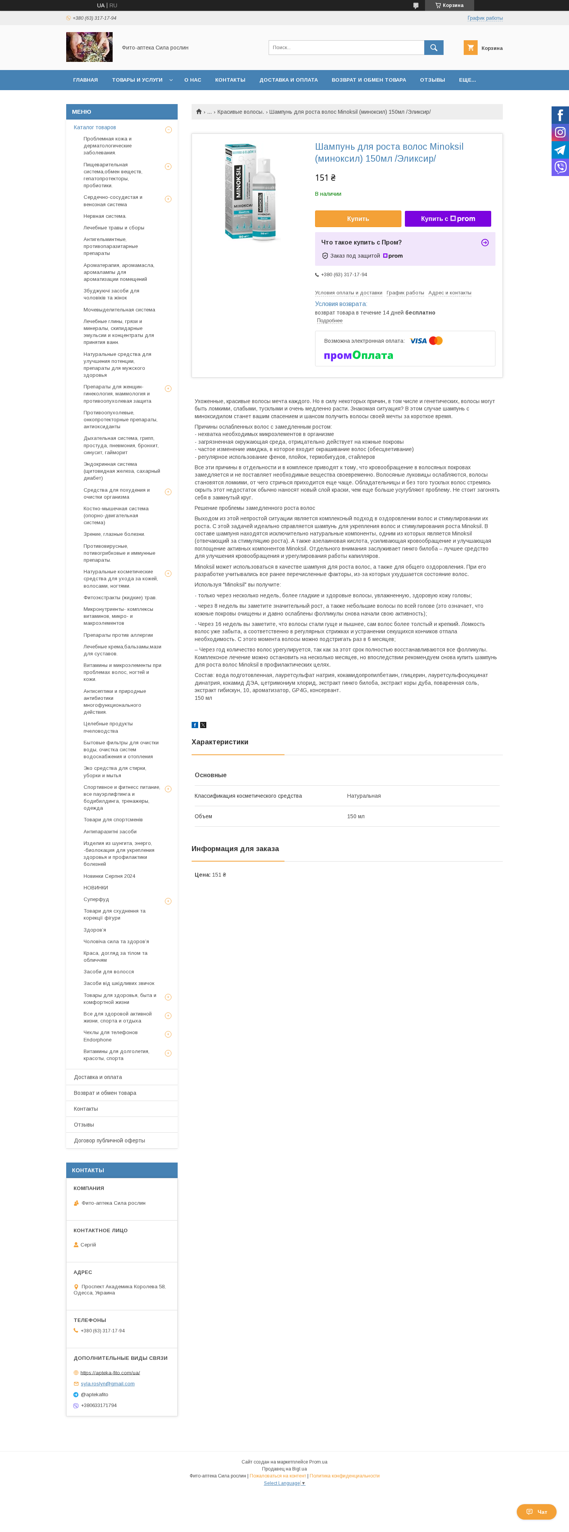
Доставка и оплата (288, 80)
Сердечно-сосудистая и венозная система (113, 200)
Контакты (230, 80)
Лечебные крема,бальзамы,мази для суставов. (122, 650)
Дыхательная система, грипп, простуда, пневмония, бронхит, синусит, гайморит (121, 445)
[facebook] (195, 726)
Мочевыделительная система (119, 310)
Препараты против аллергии (118, 635)
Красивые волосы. (241, 112)
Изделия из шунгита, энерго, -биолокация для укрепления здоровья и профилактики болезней (119, 853)
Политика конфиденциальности (345, 1476)
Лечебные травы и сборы (114, 228)
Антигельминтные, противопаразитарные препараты (111, 246)
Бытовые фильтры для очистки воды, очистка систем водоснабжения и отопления (121, 749)
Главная (85, 80)
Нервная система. (105, 216)
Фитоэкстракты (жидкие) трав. (120, 597)
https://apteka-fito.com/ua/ (110, 1372)
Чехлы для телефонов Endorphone (111, 1035)
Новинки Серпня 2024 (109, 876)
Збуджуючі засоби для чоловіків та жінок (111, 294)
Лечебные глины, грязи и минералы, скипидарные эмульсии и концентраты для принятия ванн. (119, 331)
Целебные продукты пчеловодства (108, 727)
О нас (192, 80)
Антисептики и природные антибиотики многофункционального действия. (115, 701)
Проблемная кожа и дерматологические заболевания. (108, 146)
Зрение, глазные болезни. (114, 534)
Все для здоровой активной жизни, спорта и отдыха (118, 1017)
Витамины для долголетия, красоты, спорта (116, 1054)
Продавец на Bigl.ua (284, 1469)
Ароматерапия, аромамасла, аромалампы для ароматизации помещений (119, 272)
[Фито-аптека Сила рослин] (89, 60)
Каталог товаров (95, 127)
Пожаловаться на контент (278, 1476)
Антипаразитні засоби (110, 831)
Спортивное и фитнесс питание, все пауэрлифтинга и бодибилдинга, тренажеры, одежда (122, 797)
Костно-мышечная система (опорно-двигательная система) (116, 515)
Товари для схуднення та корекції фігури (115, 914)
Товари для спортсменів (113, 819)
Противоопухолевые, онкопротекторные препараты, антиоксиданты (121, 419)
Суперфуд (96, 899)
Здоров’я (95, 930)
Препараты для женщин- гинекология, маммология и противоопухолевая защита (117, 394)
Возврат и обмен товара (369, 80)
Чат (542, 1512)
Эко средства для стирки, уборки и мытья (115, 771)
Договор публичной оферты (109, 1140)
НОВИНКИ (96, 888)
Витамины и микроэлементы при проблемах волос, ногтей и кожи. (122, 672)
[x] (203, 726)
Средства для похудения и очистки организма (117, 493)
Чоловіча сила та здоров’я (116, 941)
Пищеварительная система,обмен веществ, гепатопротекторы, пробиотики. (113, 175)
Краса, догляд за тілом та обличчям (115, 956)
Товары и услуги (137, 80)
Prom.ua (318, 1462)
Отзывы (432, 80)
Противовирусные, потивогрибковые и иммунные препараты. (119, 553)
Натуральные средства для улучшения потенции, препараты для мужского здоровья (117, 364)
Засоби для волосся (109, 972)
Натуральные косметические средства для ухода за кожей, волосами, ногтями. (121, 578)
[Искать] (434, 47)
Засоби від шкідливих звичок (119, 983)
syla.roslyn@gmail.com (108, 1384)
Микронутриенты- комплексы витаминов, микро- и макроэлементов (118, 616)
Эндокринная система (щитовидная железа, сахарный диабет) (122, 471)
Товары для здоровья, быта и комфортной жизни (120, 998)
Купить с (434, 218)
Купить (358, 218)
